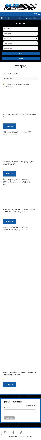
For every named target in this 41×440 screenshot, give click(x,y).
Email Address (9, 408)
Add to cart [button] (9, 126)
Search (37, 18)
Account (29, 18)
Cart (22, 18)
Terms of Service (26, 436)
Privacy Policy (13, 436)
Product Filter (20, 23)
